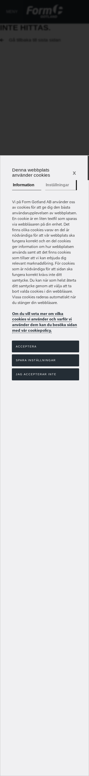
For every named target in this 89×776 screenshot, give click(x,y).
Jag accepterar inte (36, 374)
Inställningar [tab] (57, 185)
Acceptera (26, 346)
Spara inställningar (36, 360)
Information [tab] (23, 185)
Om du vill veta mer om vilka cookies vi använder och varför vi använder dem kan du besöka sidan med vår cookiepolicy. (44, 321)
